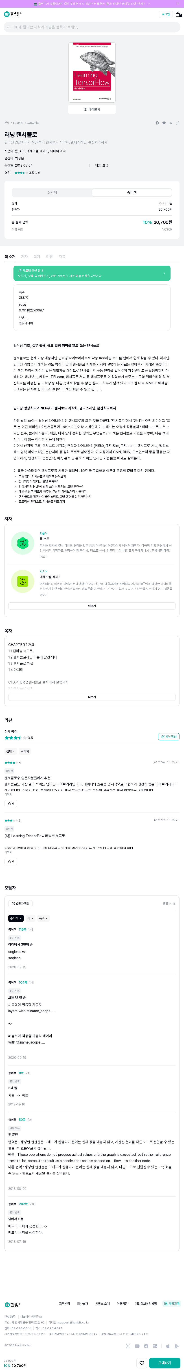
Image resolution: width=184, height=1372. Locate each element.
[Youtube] (137, 1346)
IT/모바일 (18, 122)
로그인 (166, 14)
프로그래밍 (33, 122)
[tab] (52, 192)
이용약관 (122, 1303)
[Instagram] (128, 1346)
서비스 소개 (102, 1303)
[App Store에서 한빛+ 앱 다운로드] (168, 1346)
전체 (6, 122)
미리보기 (94, 109)
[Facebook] (146, 1346)
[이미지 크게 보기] (92, 72)
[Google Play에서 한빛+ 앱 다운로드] (177, 1346)
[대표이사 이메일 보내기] (40, 1316)
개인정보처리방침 (146, 1303)
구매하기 (164, 1363)
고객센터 (64, 1303)
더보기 (92, 606)
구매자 (25, 751)
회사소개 (82, 1303)
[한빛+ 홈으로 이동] (13, 14)
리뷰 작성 (171, 736)
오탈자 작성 (22, 903)
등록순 (167, 904)
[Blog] (155, 1346)
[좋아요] (141, 1363)
